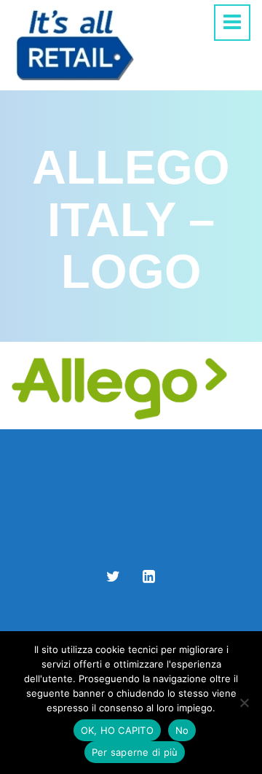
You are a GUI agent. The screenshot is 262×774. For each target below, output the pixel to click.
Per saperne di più (135, 752)
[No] (244, 702)
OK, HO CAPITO (117, 730)
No (182, 730)
